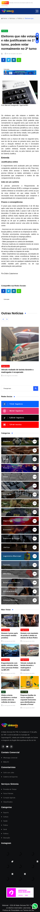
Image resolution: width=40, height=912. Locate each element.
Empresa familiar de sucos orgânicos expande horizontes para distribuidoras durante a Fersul (28, 699)
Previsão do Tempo (10, 789)
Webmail (5, 905)
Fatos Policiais (8, 793)
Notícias (12, 18)
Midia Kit (6, 762)
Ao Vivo (5, 2)
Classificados (8, 802)
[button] (3, 319)
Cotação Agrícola (9, 798)
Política (19, 18)
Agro (3, 692)
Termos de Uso (28, 910)
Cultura (5, 817)
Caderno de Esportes (10, 777)
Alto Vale (24, 692)
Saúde (5, 821)
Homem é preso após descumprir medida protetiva (9, 635)
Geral (5, 829)
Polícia (5, 825)
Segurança (5, 366)
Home (5, 18)
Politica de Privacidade (11, 910)
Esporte (6, 812)
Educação (6, 838)
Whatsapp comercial (10, 758)
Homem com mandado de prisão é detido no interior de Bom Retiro (29, 635)
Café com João (8, 772)
